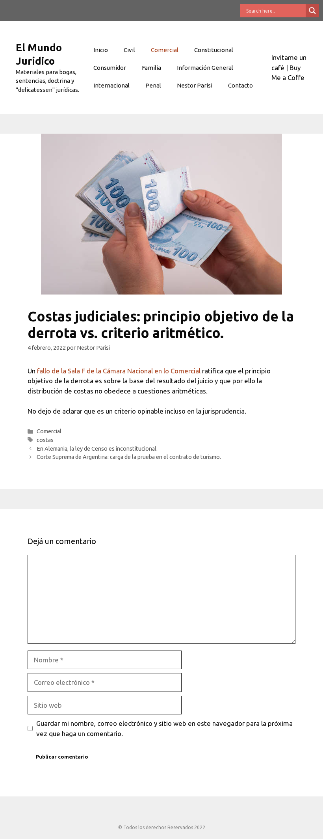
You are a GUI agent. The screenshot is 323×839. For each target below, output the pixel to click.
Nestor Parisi (194, 85)
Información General (205, 67)
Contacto (240, 85)
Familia (151, 67)
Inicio (100, 50)
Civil (129, 50)
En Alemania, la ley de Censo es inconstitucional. (97, 449)
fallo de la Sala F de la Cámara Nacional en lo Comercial (118, 371)
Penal (153, 85)
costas (45, 440)
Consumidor (109, 67)
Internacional (111, 85)
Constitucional (213, 50)
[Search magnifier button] (312, 10)
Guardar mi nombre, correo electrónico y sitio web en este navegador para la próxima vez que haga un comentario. (164, 728)
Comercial (164, 50)
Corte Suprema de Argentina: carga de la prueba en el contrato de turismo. (129, 457)
